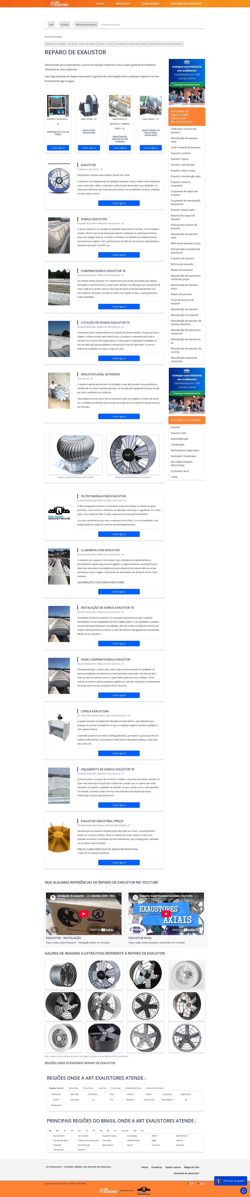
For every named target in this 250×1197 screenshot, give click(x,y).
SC (87, 1130)
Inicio (100, 3)
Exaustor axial (178, 433)
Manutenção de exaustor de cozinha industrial (186, 322)
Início (145, 1167)
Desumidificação (179, 438)
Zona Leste (116, 1088)
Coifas (174, 477)
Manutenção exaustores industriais (184, 359)
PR (79, 1130)
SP (72, 1130)
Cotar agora (58, 147)
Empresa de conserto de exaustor (184, 226)
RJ (50, 1130)
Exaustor (176, 427)
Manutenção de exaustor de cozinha (186, 350)
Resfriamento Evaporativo (185, 450)
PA (142, 1130)
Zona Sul (102, 1088)
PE (101, 1130)
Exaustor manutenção (183, 164)
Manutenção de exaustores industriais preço (186, 277)
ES (65, 1130)
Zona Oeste (88, 1088)
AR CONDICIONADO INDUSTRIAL (182, 463)
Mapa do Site (191, 1167)
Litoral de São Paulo (154, 1088)
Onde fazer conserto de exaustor (183, 130)
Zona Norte (73, 1088)
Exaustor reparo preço (183, 170)
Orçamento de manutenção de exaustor (132, 44)
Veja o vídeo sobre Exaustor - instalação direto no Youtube (78, 942)
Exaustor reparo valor (183, 209)
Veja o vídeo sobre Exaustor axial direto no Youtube (156, 942)
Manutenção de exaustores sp (186, 341)
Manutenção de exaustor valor (184, 235)
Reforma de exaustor (182, 264)
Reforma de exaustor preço (186, 243)
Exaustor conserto (105, 44)
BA (108, 1130)
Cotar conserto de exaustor (84, 44)
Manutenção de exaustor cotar (58, 44)
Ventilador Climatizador (183, 456)
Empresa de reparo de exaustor (183, 217)
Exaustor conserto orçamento (181, 183)
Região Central (56, 1088)
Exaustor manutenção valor (186, 176)
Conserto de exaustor (182, 258)
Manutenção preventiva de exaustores (166, 44)
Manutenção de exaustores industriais (186, 331)
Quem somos (150, 3)
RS (94, 1130)
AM (134, 1130)
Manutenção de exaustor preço (184, 286)
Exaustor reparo (180, 159)
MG (57, 1130)
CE (115, 1130)
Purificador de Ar (180, 471)
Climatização (177, 444)
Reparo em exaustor (182, 269)
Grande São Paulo (133, 1088)
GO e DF (124, 1130)
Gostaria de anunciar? (186, 3)
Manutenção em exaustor (185, 315)
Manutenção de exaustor (184, 309)
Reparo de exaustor (181, 294)
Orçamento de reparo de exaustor (184, 193)
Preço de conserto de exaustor (182, 301)
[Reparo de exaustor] (58, 106)
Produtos (122, 3)
